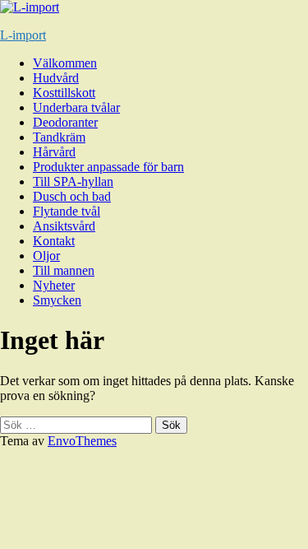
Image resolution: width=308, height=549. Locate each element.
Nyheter (54, 285)
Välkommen (65, 63)
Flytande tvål (66, 211)
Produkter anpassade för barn (108, 167)
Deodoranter (65, 122)
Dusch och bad (72, 196)
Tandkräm (59, 137)
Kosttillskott (64, 93)
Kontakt (54, 241)
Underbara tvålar (76, 107)
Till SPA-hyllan (73, 181)
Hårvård (54, 152)
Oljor (46, 256)
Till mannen (63, 270)
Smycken (57, 300)
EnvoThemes (82, 441)
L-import (23, 35)
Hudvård (56, 78)
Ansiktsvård (64, 226)
